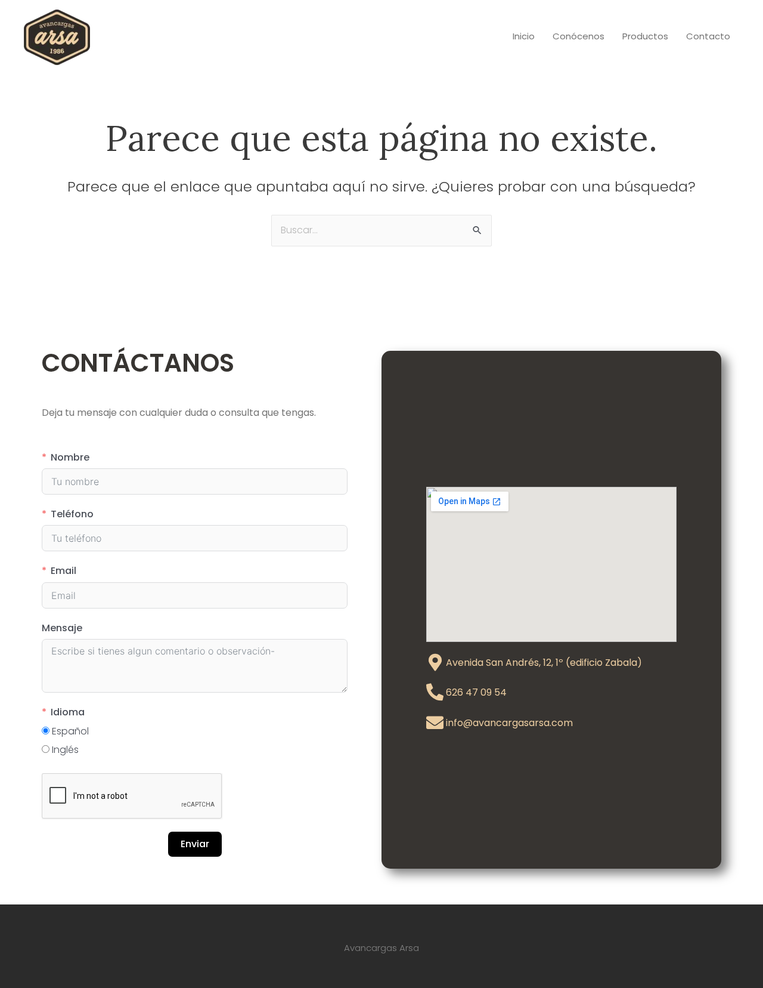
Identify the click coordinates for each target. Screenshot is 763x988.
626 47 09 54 (476, 692)
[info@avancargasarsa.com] (434, 722)
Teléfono (72, 514)
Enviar (195, 844)
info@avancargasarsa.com (509, 723)
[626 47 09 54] (434, 692)
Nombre (70, 457)
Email (63, 571)
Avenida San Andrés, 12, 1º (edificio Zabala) (544, 662)
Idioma (68, 712)
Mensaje (62, 628)
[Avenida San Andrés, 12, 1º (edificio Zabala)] (434, 662)
